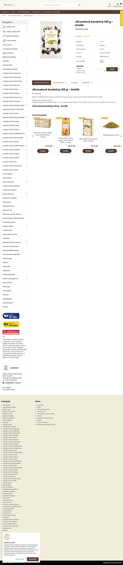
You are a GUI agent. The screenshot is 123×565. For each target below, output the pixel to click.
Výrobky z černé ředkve (10, 246)
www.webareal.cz (20, 563)
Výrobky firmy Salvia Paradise (13, 138)
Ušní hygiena (7, 291)
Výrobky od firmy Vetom (11, 130)
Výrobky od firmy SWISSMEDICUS (14, 134)
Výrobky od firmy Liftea (10, 113)
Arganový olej (7, 65)
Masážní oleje (7, 258)
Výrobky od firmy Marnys (11, 154)
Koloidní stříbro (8, 226)
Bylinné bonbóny (28, 15)
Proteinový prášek (9, 275)
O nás (13, 12)
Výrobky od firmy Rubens (11, 93)
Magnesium (7, 271)
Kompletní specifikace (41, 83)
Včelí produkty (11, 40)
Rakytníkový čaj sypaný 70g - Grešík (88, 140)
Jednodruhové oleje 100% (11, 254)
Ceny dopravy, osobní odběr (51, 12)
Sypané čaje (10, 27)
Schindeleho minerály (10, 69)
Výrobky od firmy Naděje (11, 150)
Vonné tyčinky (7, 174)
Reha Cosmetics (8, 182)
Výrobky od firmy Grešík (14, 15)
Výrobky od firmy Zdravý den (12, 166)
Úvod (3, 15)
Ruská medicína (8, 194)
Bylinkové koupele (12, 36)
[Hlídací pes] (119, 69)
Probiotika (6, 238)
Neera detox (7, 202)
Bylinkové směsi (8, 53)
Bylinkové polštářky (9, 57)
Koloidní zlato (7, 230)
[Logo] (9, 5)
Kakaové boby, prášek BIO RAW (13, 218)
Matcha (5, 262)
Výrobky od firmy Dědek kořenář (13, 105)
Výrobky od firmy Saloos (11, 158)
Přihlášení (109, 6)
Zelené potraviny (8, 206)
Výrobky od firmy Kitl (10, 162)
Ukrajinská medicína (9, 190)
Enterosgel (6, 287)
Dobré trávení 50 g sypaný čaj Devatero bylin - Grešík (65, 140)
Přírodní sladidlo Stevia (10, 250)
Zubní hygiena (7, 299)
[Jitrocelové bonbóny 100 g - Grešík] (51, 40)
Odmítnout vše (19, 559)
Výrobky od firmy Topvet (11, 125)
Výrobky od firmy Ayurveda (12, 77)
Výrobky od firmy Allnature (12, 73)
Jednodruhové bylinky (10, 49)
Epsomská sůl (7, 283)
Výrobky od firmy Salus (10, 170)
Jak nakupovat (36, 12)
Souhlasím (33, 559)
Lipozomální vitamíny (10, 234)
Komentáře (87, 83)
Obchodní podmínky (24, 12)
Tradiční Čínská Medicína (11, 186)
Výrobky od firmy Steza (10, 142)
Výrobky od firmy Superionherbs (13, 146)
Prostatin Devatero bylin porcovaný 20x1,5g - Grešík (43, 135)
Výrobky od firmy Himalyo (11, 85)
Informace (6, 12)
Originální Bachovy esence (12, 242)
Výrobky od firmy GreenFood (12, 97)
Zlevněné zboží (8, 303)
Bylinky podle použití (13, 32)
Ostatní (5, 307)
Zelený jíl (6, 295)
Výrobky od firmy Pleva (10, 89)
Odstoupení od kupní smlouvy (112, 563)
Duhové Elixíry (7, 178)
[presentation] (33, 136)
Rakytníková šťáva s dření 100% (13, 109)
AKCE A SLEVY (7, 45)
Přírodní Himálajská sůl (10, 279)
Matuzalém (6, 267)
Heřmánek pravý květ (111, 135)
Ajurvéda (6, 61)
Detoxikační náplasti (10, 198)
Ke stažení (74, 83)
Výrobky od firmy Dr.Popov (12, 101)
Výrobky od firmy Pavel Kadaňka (14, 117)
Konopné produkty (9, 222)
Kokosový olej (7, 210)
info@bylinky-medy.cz (13, 383)
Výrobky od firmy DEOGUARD (12, 81)
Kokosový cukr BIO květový (12, 214)
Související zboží (59, 83)
